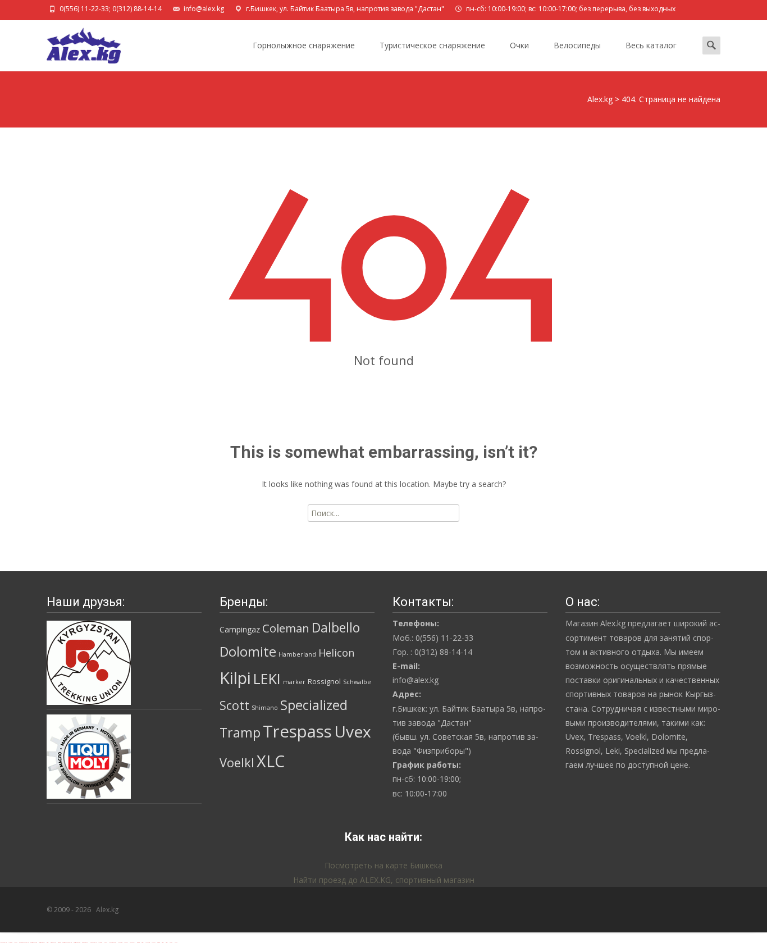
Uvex (352, 731)
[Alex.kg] (75, 42)
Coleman (285, 628)
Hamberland (297, 654)
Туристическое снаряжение (432, 45)
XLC (271, 761)
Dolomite (248, 652)
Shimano (265, 708)
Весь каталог (651, 45)
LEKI (267, 678)
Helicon (336, 652)
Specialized (314, 705)
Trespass (297, 731)
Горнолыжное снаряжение (304, 45)
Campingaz (240, 629)
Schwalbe (357, 682)
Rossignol (324, 681)
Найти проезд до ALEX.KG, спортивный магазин (383, 880)
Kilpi (235, 678)
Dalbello (336, 627)
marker (294, 682)
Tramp (240, 732)
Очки (519, 45)
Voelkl (237, 762)
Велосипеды (577, 45)
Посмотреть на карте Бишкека (383, 865)
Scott (234, 705)
